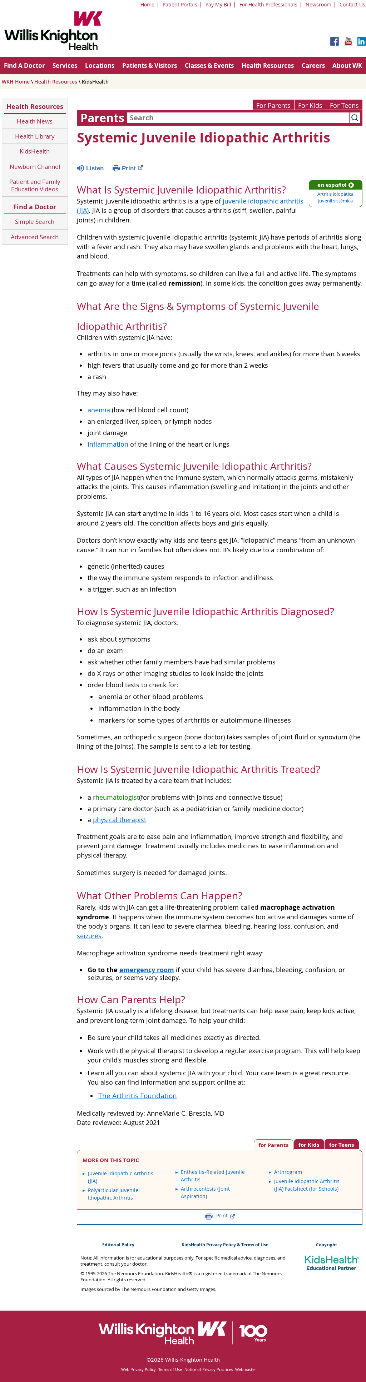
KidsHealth (35, 151)
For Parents (273, 105)
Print (129, 168)
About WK (347, 65)
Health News (35, 121)
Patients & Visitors (149, 65)
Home (147, 4)
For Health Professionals (268, 4)
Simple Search (34, 221)
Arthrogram (288, 1172)
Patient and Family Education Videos (34, 185)
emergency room (146, 969)
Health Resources (268, 65)
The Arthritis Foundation (137, 1095)
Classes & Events (209, 65)
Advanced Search (35, 237)
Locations (99, 65)
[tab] (342, 1144)
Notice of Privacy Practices (208, 1369)
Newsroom (318, 4)
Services (65, 65)
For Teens (344, 105)
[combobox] (238, 117)
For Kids (310, 105)
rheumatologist (116, 797)
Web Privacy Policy (138, 1369)
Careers (313, 65)
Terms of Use (170, 1369)
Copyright (326, 1245)
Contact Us (352, 4)
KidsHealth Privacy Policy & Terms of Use (225, 1245)
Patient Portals (180, 4)
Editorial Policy (118, 1245)
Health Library (35, 136)
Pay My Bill (218, 4)
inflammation (108, 444)
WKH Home (16, 81)
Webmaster (245, 1369)
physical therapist (119, 820)
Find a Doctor (34, 206)
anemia (99, 410)
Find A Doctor (24, 65)
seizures (89, 936)
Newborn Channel (35, 166)
